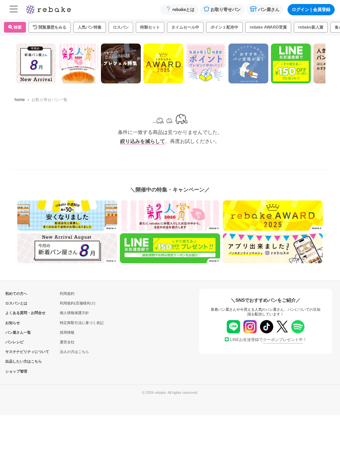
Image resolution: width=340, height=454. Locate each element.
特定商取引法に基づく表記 (82, 323)
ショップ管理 (16, 371)
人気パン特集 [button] (90, 27)
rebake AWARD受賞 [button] (268, 27)
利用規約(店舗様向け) (77, 303)
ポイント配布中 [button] (224, 27)
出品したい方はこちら (16, 361)
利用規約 (67, 293)
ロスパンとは (16, 303)
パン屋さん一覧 (16, 332)
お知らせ (12, 323)
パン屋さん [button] (269, 9)
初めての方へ (16, 293)
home (20, 99)
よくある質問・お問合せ (16, 313)
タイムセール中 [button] (185, 27)
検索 (17, 27)
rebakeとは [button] (183, 9)
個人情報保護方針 (74, 313)
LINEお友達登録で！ (268, 339)
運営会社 (67, 342)
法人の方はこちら (74, 352)
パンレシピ (14, 342)
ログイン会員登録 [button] (311, 9)
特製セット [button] (150, 27)
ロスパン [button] (121, 27)
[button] (50, 27)
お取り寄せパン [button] (226, 9)
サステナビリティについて (16, 352)
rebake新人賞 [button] (310, 27)
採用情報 (67, 332)
